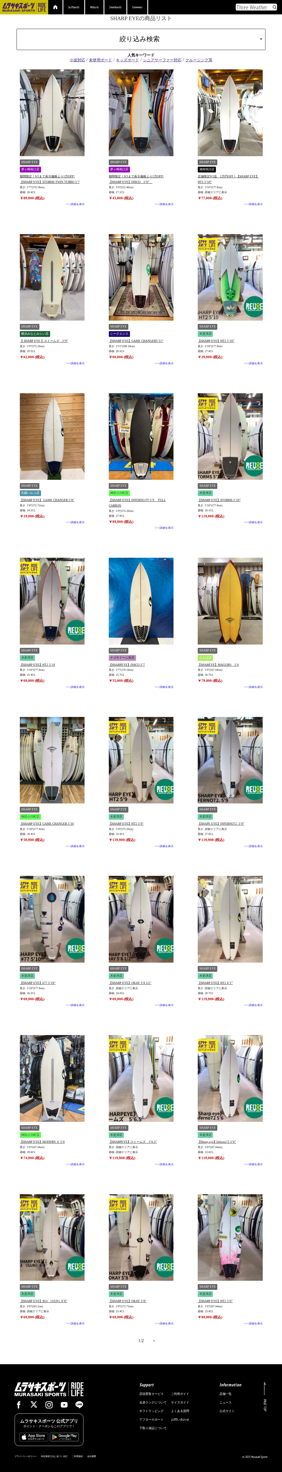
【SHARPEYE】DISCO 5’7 (127, 664)
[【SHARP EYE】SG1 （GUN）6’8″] (52, 1237)
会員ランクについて (153, 1402)
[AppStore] (33, 1438)
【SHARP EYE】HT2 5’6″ (215, 1301)
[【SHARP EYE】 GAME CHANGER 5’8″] (52, 436)
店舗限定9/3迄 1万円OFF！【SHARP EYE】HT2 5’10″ (228, 179)
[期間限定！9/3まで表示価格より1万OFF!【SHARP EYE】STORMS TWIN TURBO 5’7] (52, 112)
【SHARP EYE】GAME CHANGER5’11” (136, 340)
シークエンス (119, 333)
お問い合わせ (180, 1419)
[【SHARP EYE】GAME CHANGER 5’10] (52, 760)
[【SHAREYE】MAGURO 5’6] (230, 601)
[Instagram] (49, 1406)
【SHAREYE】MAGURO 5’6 (218, 664)
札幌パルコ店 (30, 492)
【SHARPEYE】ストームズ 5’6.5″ (133, 1141)
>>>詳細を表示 (75, 204)
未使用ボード (100, 60)
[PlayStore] (64, 1438)
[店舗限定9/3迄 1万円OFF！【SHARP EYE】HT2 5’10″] (230, 112)
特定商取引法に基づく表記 (54, 1456)
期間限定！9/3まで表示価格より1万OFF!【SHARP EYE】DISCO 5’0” (136, 179)
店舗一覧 (225, 1394)
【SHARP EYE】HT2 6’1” (215, 982)
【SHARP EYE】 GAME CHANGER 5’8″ (47, 500)
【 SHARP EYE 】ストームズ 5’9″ (44, 340)
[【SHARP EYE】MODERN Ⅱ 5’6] (52, 1078)
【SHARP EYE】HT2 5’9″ (126, 823)
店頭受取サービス (151, 1394)
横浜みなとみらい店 (34, 333)
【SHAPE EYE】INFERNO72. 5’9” (221, 823)
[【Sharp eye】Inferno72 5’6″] (230, 1078)
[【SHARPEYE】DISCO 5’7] (141, 601)
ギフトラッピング (151, 1411)
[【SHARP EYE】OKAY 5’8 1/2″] (141, 919)
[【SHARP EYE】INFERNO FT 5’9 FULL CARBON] (141, 436)
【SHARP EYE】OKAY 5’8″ (128, 1301)
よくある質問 (180, 1411)
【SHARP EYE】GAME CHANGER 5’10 (47, 823)
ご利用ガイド (180, 1394)
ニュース (225, 1402)
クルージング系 (198, 60)
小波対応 (77, 60)
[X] (34, 1405)
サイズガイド (180, 1402)
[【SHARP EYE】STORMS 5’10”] (230, 436)
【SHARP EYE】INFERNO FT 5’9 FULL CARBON (137, 502)
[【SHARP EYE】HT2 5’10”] (230, 277)
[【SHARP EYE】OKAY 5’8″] (141, 1237)
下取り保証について (153, 1428)
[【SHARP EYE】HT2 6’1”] (230, 919)
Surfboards (73, 7)
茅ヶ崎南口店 (30, 169)
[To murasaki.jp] (24, 7)
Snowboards (115, 7)
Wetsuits (94, 7)
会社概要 (91, 1456)
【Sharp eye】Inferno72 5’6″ (217, 1141)
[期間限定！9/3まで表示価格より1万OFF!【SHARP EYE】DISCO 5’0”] (141, 112)
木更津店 (205, 333)
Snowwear (137, 7)
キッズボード (127, 60)
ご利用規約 (77, 1456)
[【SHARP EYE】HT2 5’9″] (141, 760)
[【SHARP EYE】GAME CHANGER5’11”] (141, 277)
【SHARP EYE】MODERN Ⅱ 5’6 (42, 1141)
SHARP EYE (29, 162)
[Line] (79, 1406)
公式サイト (227, 1411)
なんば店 (205, 657)
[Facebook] (19, 1406)
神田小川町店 (119, 492)
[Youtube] (64, 1406)
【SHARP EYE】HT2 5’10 (37, 664)
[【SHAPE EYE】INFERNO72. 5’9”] (230, 760)
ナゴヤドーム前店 (122, 657)
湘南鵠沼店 (207, 169)
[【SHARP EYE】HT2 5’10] (52, 601)
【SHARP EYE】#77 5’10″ (38, 982)
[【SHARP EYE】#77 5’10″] (52, 919)
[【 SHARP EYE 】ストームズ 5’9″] (52, 277)
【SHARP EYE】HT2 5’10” (216, 340)
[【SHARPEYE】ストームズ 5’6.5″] (141, 1078)
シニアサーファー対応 (162, 60)
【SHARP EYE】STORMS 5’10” (219, 500)
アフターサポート (151, 1419)
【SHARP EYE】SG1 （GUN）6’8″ (43, 1301)
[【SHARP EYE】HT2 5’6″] (230, 1237)
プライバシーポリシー (26, 1456)
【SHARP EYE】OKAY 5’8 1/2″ (130, 982)
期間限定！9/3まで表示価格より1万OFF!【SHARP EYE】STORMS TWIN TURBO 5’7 (50, 179)
